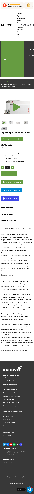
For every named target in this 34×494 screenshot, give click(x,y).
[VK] (7, 444)
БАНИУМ (6, 25)
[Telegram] (4, 444)
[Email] (17, 444)
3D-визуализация (8, 419)
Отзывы (30, 68)
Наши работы (7, 426)
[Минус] (2, 167)
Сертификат (18, 139)
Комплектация (7, 214)
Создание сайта (12, 477)
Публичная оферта (8, 432)
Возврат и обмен (7, 435)
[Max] (20, 444)
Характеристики (8, 208)
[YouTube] (10, 444)
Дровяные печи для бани (10, 393)
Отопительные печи (8, 399)
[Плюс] (12, 167)
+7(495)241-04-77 (9, 449)
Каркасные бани (8, 416)
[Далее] (31, 5)
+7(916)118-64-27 (9, 459)
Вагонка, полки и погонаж (10, 389)
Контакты (31, 74)
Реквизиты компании (9, 429)
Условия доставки (9, 221)
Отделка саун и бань (9, 422)
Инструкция (6, 139)
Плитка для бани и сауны (10, 406)
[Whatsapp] (14, 444)
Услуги (30, 43)
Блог (4, 439)
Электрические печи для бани (11, 396)
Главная (3, 82)
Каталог (12, 82)
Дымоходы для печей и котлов (11, 402)
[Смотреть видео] (17, 107)
